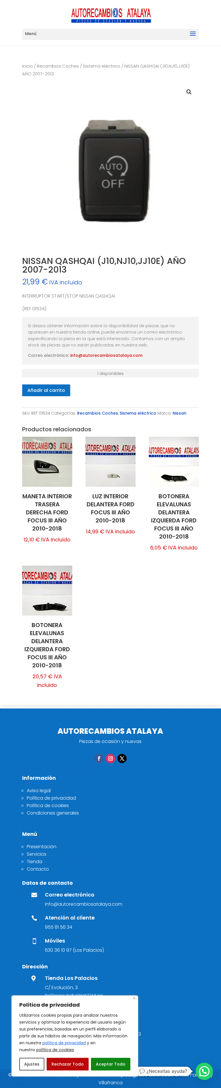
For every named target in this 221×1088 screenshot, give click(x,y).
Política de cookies (48, 805)
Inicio (27, 66)
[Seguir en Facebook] (99, 758)
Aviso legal (39, 790)
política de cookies (55, 1050)
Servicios (36, 854)
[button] (189, 92)
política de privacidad (64, 1043)
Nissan (179, 413)
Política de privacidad (51, 798)
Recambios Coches (58, 66)
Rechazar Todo (68, 1064)
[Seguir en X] (122, 758)
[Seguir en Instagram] (110, 758)
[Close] (134, 998)
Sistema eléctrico (101, 66)
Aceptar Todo (110, 1064)
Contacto (38, 869)
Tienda (34, 861)
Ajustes (31, 1064)
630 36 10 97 (58, 950)
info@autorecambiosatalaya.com (106, 355)
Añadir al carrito (46, 390)
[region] (75, 1035)
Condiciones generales (53, 813)
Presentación (41, 846)
